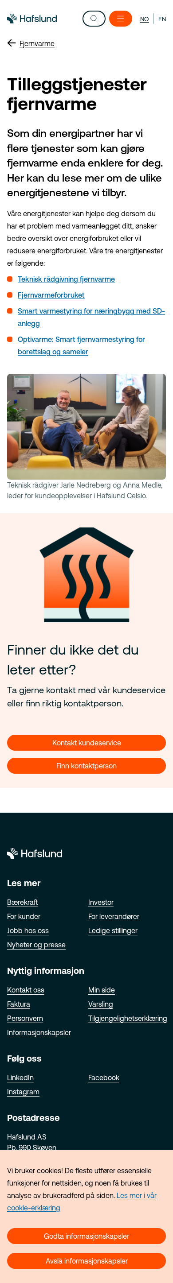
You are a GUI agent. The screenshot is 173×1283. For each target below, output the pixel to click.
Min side (101, 990)
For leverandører (113, 916)
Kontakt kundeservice (86, 743)
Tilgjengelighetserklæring (127, 1018)
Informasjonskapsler (39, 1032)
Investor (101, 902)
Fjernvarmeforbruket (51, 295)
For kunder (23, 916)
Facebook (103, 1077)
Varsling (100, 1004)
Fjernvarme (37, 43)
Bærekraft (22, 902)
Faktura (18, 1004)
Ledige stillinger (113, 930)
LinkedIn (20, 1077)
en (162, 19)
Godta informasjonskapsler (86, 1236)
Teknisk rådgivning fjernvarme (66, 279)
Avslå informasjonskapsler (87, 1261)
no (144, 19)
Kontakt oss (25, 990)
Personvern (25, 1018)
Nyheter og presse (36, 945)
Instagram (23, 1092)
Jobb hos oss (28, 930)
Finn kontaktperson (86, 766)
